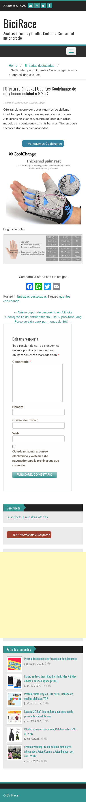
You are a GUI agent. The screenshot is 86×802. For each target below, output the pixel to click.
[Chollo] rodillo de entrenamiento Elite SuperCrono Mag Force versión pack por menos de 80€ (43, 319)
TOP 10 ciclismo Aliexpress (30, 535)
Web (15, 433)
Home (13, 65)
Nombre (17, 407)
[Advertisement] (43, 595)
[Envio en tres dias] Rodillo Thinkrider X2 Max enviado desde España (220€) (50, 678)
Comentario (21, 361)
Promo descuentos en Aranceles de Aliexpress (50, 658)
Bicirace (20, 102)
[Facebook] (49, 5)
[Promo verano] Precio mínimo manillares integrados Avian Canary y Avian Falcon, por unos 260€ (49, 751)
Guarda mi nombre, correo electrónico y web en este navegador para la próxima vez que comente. (35, 458)
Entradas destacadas (39, 65)
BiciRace (20, 23)
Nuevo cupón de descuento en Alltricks (43, 312)
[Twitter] (43, 5)
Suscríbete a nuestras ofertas (27, 517)
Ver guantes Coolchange (45, 143)
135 (45, 685)
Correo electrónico (25, 420)
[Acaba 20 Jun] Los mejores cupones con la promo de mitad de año (48, 713)
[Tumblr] (37, 5)
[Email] (31, 5)
